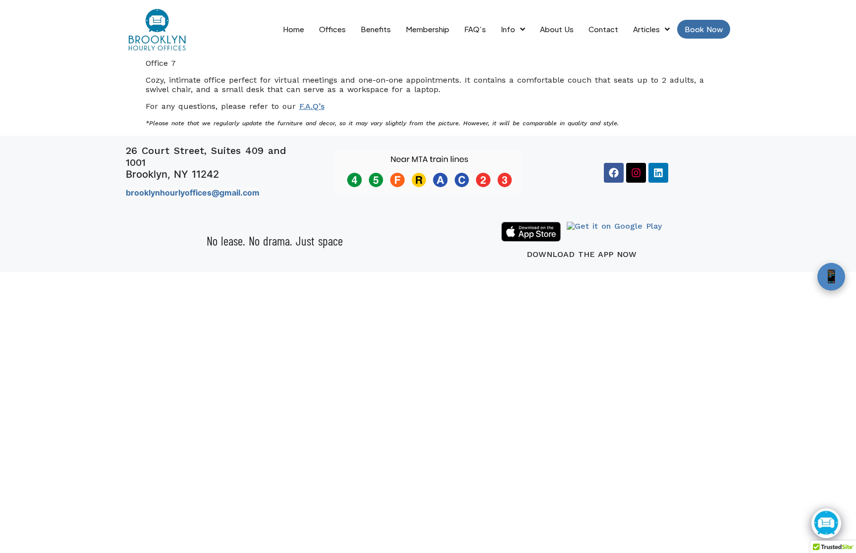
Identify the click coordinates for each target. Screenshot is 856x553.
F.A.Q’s (311, 106)
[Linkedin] (658, 173)
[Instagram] (636, 173)
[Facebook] (614, 173)
